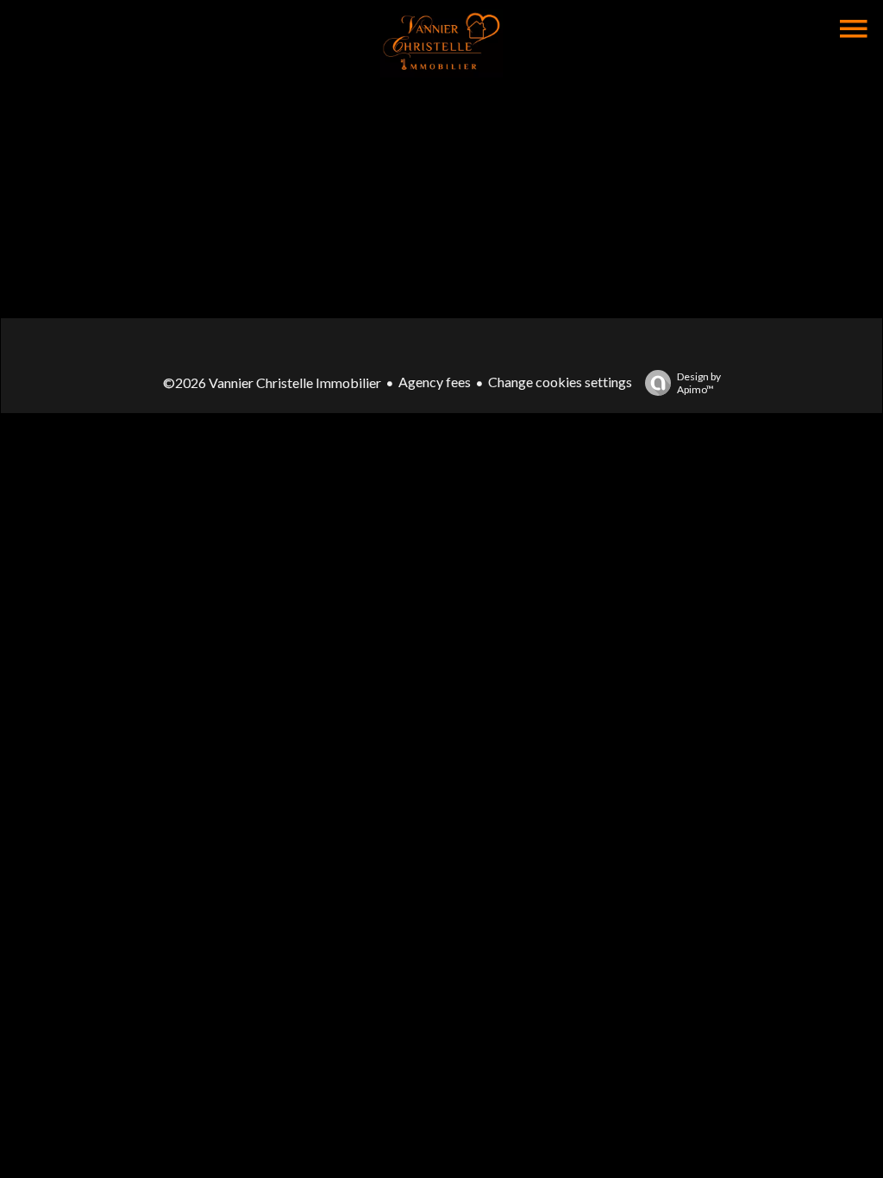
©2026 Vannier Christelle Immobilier (272, 382)
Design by (699, 383)
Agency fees (434, 381)
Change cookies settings (560, 381)
